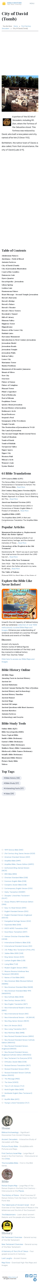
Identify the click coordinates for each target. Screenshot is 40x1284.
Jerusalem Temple (9, 350)
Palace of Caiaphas (10, 385)
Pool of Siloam (8, 398)
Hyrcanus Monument (11, 337)
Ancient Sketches (9, 711)
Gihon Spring (7, 285)
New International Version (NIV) (16, 1014)
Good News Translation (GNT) (15, 932)
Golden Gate (7, 288)
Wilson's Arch (7, 460)
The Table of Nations (10, 572)
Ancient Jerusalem (10, 1139)
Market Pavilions (9, 366)
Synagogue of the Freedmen (14, 421)
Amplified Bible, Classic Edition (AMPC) (19, 864)
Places (21, 1191)
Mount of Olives (8, 372)
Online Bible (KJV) (9, 729)
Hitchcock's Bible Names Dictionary (17, 751)
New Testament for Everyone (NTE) (18, 1058)
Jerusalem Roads (9, 346)
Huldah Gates (7, 333)
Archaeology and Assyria (12, 717)
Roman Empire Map (9, 1186)
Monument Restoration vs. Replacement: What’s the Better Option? (19, 533)
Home (16, 26)
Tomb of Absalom (9, 437)
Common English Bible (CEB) (15, 881)
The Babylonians (9, 1215)
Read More (21, 487)
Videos (4, 764)
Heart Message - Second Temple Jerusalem (20, 294)
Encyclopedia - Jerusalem (13, 282)
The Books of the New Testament (15, 560)
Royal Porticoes (8, 414)
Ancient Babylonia (9, 685)
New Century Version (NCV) (14, 1000)
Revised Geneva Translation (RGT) (17, 1065)
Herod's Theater (9, 307)
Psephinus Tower (9, 401)
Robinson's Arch (9, 411)
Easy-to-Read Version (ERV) (15, 908)
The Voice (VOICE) (11, 1082)
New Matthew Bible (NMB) (14, 1033)
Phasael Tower (8, 388)
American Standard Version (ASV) (16, 502)
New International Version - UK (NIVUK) (19, 1017)
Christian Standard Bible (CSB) (16, 878)
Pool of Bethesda (9, 395)
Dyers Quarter (8, 278)
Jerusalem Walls (9, 353)
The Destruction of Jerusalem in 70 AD (18, 427)
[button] (32, 4)
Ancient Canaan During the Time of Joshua (20, 688)
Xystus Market (8, 466)
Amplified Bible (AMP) (11, 514)
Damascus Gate (8, 275)
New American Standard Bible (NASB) (18, 987)
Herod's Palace (8, 304)
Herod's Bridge (8, 301)
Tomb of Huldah (8, 443)
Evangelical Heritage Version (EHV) (17, 921)
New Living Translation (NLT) (15, 1029)
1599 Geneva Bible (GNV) (12, 479)
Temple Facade (8, 424)
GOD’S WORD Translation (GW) (16, 928)
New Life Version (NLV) (13, 1026)
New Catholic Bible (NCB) (14, 997)
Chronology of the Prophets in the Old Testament (18, 547)
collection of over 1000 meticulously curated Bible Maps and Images (19, 627)
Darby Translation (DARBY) (14, 892)
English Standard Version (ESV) (16, 911)
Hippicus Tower (8, 324)
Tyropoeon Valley (9, 447)
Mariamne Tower (9, 362)
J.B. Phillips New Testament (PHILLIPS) (19, 950)
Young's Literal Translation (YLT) (16, 1103)
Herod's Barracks (9, 298)
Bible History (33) (12, 778)
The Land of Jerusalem (11, 430)
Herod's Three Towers (11, 311)
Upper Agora (7, 450)
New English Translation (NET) (16, 1004)
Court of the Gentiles (10, 272)
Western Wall (7, 456)
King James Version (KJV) (14, 957)
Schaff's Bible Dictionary (12, 754)
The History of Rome (10, 1195)
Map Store (6, 1263)
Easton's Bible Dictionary (12, 742)
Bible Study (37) (12, 783)
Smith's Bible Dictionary (12, 738)
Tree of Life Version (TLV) (14, 1086)
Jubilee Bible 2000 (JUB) (13, 953)
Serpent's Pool (8, 418)
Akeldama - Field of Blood (13, 259)
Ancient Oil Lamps (9, 704)
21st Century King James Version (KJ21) (19, 490)
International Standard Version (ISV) (18, 946)
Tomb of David (8, 440)
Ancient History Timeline (12, 694)
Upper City (6, 453)
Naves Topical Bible (10, 735)
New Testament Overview (12, 1244)
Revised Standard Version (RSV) (16, 1069)
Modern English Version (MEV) (15, 968)
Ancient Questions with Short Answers (18, 707)
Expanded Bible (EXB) (12, 925)
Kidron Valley (7, 356)
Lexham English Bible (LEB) (14, 961)
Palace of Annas (8, 382)
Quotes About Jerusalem (12, 405)
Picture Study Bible (10, 761)
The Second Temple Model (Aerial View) (19, 434)
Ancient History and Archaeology (16, 691)
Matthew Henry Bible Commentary (16, 748)
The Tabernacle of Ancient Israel (15, 1205)
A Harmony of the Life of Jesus (15, 1251)
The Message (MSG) (12, 1079)
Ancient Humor (8, 698)
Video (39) (9, 794)
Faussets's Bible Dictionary (13, 745)
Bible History (12, 1277)
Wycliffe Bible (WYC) (11, 1099)
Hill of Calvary (8, 317)
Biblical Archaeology (10, 1132)
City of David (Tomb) (10, 265)
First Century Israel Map (11, 1153)
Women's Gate (8, 463)
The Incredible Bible (10, 1163)
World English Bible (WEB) (14, 1090)
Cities (7, 1159)
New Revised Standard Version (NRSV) (19, 1036)
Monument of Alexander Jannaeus (16, 369)
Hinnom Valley (8, 320)
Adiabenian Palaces (10, 256)
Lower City (6, 359)
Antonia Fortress (9, 262)
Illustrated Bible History (12, 758)
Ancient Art (6, 681)
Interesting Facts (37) (14, 788)
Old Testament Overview (12, 1237)
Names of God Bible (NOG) (14, 978)
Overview (5, 379)
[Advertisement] (20, 52)
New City (5, 375)
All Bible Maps (8, 675)
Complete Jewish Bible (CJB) (15, 885)
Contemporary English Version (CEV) (18, 888)
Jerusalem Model (9, 343)
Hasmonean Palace (10, 291)
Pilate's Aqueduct (9, 392)
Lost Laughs (7, 1258)
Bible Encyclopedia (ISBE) (13, 732)
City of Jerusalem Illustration (14, 269)
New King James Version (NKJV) (16, 1021)
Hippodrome (7, 327)
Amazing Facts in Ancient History (16, 678)
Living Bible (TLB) (11, 964)
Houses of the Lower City (12, 330)
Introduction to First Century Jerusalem (19, 340)
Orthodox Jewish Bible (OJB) (15, 1062)
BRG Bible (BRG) (10, 874)
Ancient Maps (7, 701)
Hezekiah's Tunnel (9, 314)
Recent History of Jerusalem (14, 408)
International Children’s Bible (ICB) (17, 943)
